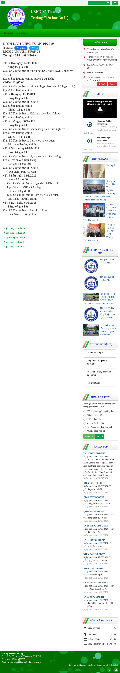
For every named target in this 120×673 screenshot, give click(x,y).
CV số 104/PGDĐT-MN (94, 540)
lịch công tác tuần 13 (15, 246)
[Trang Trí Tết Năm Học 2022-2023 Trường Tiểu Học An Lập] (94, 230)
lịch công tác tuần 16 (15, 233)
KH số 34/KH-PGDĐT (94, 554)
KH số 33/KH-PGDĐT (94, 568)
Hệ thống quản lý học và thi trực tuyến (99, 373)
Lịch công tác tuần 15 (16, 237)
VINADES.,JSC (112, 665)
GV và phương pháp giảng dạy (100, 411)
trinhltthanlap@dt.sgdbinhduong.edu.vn (25, 662)
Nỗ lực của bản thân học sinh (99, 427)
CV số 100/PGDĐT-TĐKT (95, 583)
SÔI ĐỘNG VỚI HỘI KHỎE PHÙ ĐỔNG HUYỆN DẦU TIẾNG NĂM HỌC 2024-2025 (99, 299)
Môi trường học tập (95, 423)
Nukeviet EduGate (87, 665)
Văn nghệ (110, 165)
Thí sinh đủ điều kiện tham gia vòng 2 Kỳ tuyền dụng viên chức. (107, 313)
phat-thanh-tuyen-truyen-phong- (104, 138)
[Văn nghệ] (94, 171)
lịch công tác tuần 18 (15, 228)
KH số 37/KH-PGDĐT (94, 483)
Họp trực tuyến (93, 383)
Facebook (22, 48)
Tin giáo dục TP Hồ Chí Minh (107, 261)
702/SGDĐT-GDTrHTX (94, 453)
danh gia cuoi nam (95, 72)
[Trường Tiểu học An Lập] (16, 16)
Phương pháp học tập (96, 431)
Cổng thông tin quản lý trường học (97, 362)
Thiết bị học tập (94, 419)
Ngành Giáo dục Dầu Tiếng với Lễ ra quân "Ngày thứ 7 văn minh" (108, 330)
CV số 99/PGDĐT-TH (93, 597)
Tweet (35, 48)
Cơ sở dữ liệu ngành (96, 353)
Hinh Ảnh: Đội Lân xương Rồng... (104, 122)
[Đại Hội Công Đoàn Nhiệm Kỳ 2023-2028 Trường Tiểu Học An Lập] (94, 210)
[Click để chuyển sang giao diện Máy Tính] (109, 669)
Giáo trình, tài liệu (95, 415)
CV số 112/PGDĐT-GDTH (95, 526)
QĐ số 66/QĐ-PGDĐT (93, 497)
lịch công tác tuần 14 (15, 242)
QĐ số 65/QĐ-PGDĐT (93, 511)
